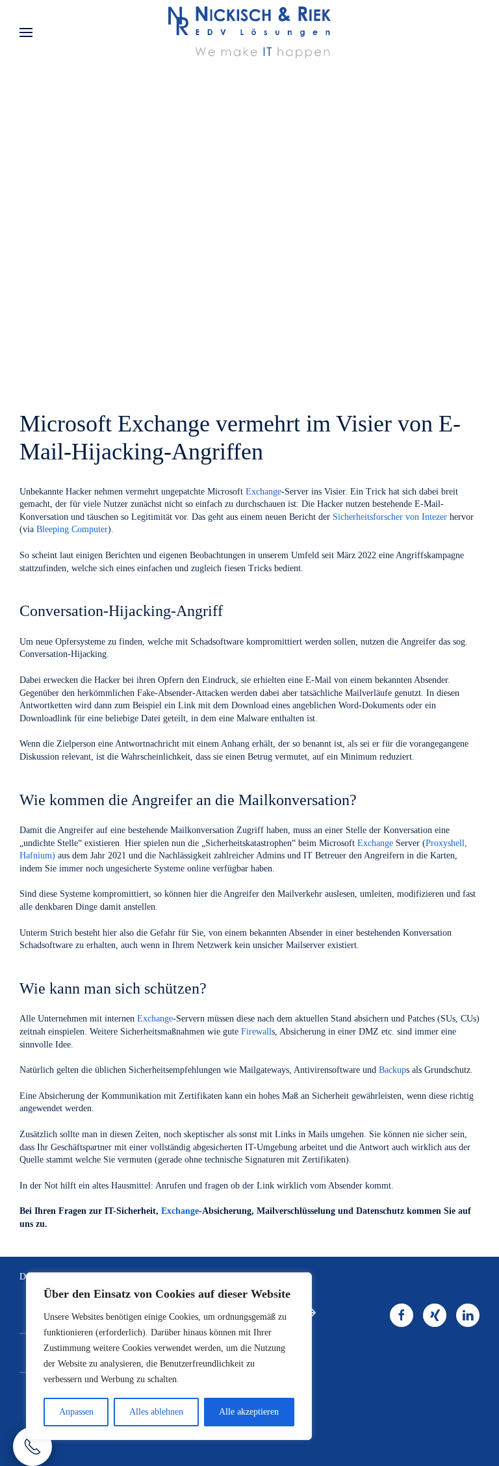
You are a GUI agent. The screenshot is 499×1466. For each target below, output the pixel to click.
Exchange (263, 491)
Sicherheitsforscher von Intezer (390, 517)
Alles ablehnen (156, 1412)
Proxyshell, (446, 843)
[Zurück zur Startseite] (249, 32)
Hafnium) (37, 855)
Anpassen (76, 1412)
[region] (169, 1356)
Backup (392, 1070)
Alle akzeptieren (249, 1412)
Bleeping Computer (72, 529)
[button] (25, 32)
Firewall (256, 1031)
